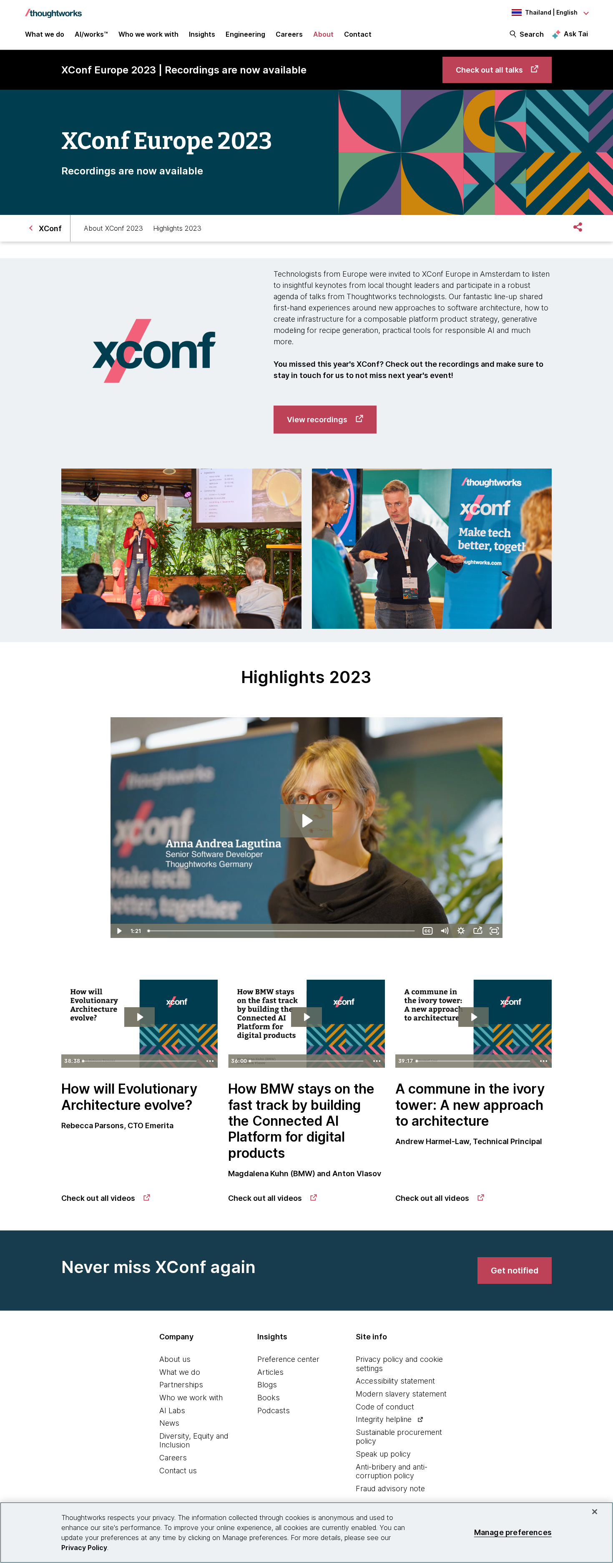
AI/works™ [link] (91, 34)
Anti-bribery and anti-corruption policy (391, 1471)
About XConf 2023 (113, 228)
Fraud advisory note (390, 1488)
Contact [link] (358, 34)
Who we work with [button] (148, 34)
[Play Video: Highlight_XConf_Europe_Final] (306, 820)
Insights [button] (202, 34)
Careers (173, 1457)
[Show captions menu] (427, 931)
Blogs (267, 1384)
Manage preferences (513, 1532)
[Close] (594, 1511)
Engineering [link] (245, 34)
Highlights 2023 (177, 228)
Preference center (288, 1359)
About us (175, 1359)
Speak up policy (383, 1454)
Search (532, 34)
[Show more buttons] (210, 1061)
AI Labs (172, 1410)
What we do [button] (44, 34)
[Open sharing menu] (477, 931)
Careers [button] (289, 34)
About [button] (323, 34)
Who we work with (191, 1397)
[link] (497, 70)
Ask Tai (576, 34)
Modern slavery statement (401, 1393)
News (169, 1423)
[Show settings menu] (460, 931)
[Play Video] (119, 931)
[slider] (282, 931)
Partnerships (181, 1384)
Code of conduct (385, 1406)
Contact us (178, 1470)
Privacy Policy (84, 1547)
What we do (179, 1372)
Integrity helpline (384, 1419)
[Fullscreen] (494, 931)
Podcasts (273, 1410)
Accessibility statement (395, 1380)
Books (268, 1397)
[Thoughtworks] (53, 9)
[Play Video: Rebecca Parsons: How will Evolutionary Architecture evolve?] (139, 1017)
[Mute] (444, 931)
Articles (270, 1372)
